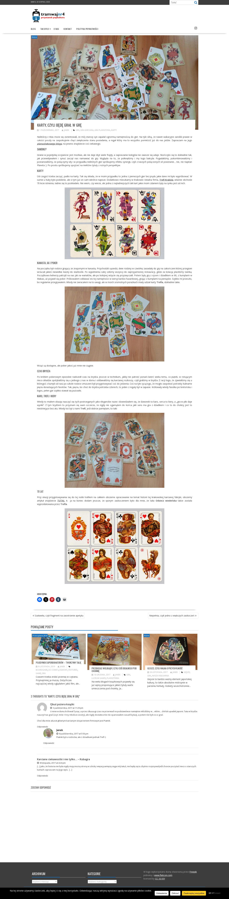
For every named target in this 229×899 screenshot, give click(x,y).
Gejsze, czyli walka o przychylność (165, 668)
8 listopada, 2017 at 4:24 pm (52, 762)
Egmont (63, 670)
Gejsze (187, 672)
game (38, 673)
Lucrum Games (99, 678)
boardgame (42, 670)
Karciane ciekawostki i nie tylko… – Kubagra (63, 759)
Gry (89, 635)
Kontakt (68, 28)
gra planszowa (102, 130)
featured (72, 670)
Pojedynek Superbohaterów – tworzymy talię (58, 662)
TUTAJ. (61, 500)
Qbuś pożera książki (62, 704)
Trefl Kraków (166, 179)
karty (114, 130)
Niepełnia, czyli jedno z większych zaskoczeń (171, 615)
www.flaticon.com (163, 875)
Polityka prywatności (87, 28)
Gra (77, 130)
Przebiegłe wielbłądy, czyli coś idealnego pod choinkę (114, 670)
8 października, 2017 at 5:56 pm (73, 733)
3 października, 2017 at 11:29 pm (67, 707)
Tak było (44, 28)
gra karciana (87, 130)
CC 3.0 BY (160, 878)
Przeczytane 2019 (40, 635)
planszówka (113, 678)
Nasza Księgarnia (160, 675)
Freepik (193, 871)
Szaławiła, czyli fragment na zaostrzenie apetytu (59, 615)
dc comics (53, 670)
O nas (56, 28)
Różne (34, 37)
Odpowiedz (42, 726)
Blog (33, 28)
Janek (66, 130)
